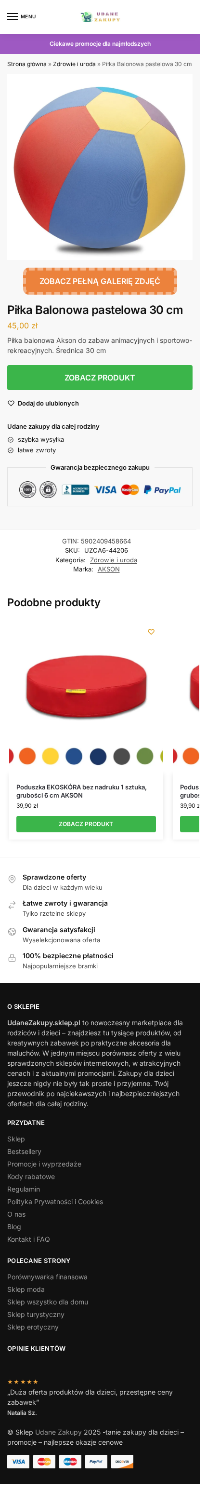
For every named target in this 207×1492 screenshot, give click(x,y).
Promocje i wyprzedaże (44, 1164)
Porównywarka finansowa (47, 1277)
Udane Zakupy (58, 1432)
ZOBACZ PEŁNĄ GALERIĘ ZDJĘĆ (99, 281)
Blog (14, 1226)
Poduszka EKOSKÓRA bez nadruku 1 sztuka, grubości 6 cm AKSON (81, 791)
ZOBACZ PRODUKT (100, 377)
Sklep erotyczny (33, 1327)
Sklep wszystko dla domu (47, 1302)
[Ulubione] (151, 631)
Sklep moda (26, 1289)
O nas (16, 1214)
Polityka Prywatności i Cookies (55, 1201)
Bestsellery (24, 1151)
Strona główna (27, 64)
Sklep (16, 1139)
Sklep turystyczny (36, 1314)
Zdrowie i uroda (74, 64)
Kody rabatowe (31, 1176)
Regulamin (23, 1189)
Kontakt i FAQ (28, 1239)
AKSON (109, 569)
